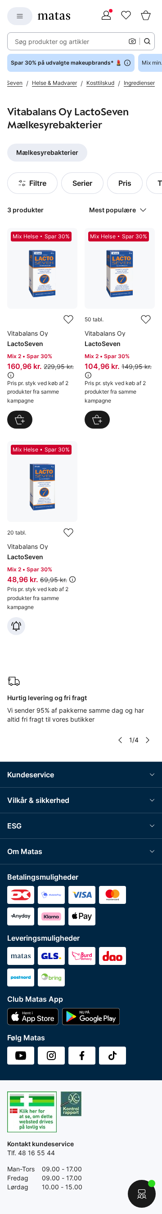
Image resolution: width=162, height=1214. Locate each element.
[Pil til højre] (147, 740)
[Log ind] (106, 16)
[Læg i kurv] (19, 420)
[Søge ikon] (147, 41)
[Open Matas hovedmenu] (19, 16)
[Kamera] (132, 41)
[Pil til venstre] (120, 740)
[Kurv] (146, 16)
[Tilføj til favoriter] (68, 320)
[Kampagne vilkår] (10, 375)
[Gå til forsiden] (54, 16)
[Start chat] (142, 1194)
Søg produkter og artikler (52, 41)
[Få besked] (16, 626)
